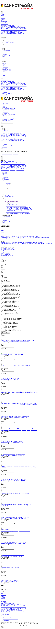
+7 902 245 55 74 (13, 28)
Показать (3, 335)
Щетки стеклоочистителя (21, 237)
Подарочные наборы (10, 238)
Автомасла (3, 236)
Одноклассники (7, 55)
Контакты (3, 597)
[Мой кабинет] (1, 143)
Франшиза (3, 599)
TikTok (4, 56)
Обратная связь (6, 620)
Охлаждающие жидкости (27, 236)
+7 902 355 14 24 (13, 30)
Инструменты (38, 237)
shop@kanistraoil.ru (6, 50)
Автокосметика (9, 242)
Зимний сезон (36, 242)
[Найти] (2, 13)
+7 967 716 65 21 (12, 33)
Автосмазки (7, 237)
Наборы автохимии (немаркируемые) (33, 243)
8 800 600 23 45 (4, 24)
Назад (8, 184)
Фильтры (20, 236)
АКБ (17, 236)
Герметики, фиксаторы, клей (26, 242)
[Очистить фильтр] (1, 334)
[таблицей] (3, 258)
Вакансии (3, 598)
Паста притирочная (13, 243)
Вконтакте (5, 52)
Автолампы (13, 237)
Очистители (6, 243)
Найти (2, 627)
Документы (3, 601)
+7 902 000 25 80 (11, 31)
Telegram (5, 54)
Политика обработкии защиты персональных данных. (10, 618)
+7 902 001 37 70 (11, 26)
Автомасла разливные (11, 236)
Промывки (3, 242)
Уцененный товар (19, 238)
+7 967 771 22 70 (13, 27)
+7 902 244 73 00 (12, 32)
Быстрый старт (16, 242)
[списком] (2, 258)
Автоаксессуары (31, 237)
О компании (3, 595)
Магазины (3, 596)
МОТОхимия (21, 243)
